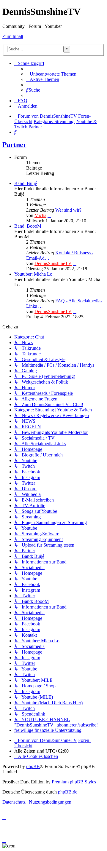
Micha (40, 215)
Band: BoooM (27, 226)
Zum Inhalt (12, 36)
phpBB (33, 766)
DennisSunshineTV (53, 263)
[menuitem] (51, 73)
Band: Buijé (25, 183)
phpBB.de (67, 791)
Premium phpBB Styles (74, 781)
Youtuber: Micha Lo (33, 274)
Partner (14, 145)
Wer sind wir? (68, 210)
